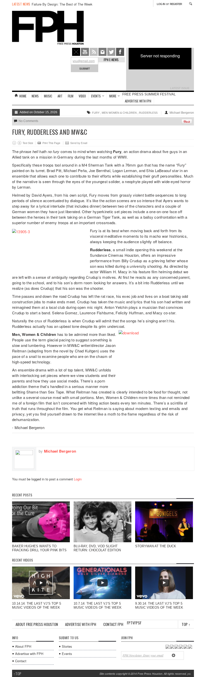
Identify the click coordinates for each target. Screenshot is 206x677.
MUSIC (48, 95)
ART (60, 95)
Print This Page (51, 143)
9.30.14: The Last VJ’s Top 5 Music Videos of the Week (159, 605)
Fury (95, 112)
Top (186, 624)
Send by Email (78, 143)
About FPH (23, 646)
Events (67, 653)
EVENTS (96, 95)
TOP (17, 673)
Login (78, 479)
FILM (70, 95)
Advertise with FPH (138, 100)
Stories (67, 646)
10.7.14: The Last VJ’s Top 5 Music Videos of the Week (98, 605)
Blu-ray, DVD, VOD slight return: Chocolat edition (97, 548)
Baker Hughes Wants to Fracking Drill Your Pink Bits (39, 548)
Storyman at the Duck (155, 546)
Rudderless (148, 112)
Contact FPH (113, 624)
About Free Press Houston (37, 624)
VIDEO (82, 95)
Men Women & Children (119, 112)
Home (22, 95)
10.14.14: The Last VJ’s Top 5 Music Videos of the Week (36, 605)
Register (176, 4)
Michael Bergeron (182, 112)
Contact (20, 660)
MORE (112, 95)
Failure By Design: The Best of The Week (62, 4)
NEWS (35, 95)
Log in (161, 4)
